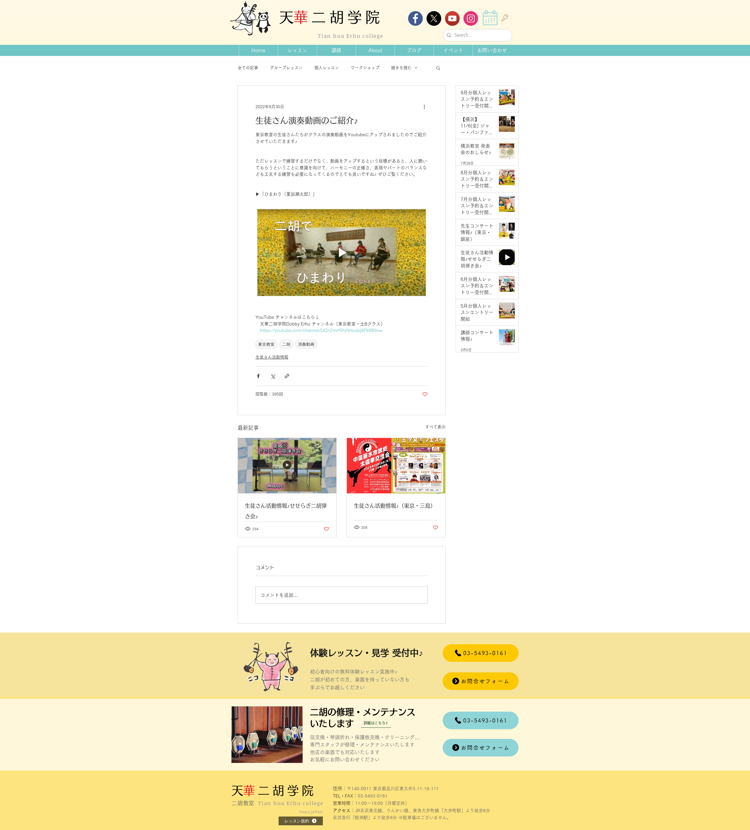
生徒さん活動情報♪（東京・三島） (395, 505)
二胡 (286, 344)
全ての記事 (248, 68)
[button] (375, 50)
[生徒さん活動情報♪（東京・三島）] (396, 465)
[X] (434, 18)
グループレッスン (286, 68)
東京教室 (266, 344)
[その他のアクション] (424, 106)
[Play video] (341, 252)
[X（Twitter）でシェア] (272, 376)
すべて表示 (435, 427)
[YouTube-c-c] (452, 18)
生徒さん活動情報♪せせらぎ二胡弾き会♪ (286, 511)
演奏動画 (306, 344)
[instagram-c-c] (470, 18)
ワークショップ (365, 68)
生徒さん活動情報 (271, 357)
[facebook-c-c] (415, 18)
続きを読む (401, 68)
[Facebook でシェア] (258, 376)
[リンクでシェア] (287, 376)
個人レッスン (326, 68)
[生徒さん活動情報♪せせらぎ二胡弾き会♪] (287, 465)
